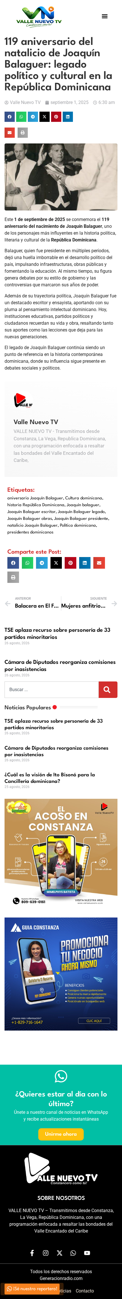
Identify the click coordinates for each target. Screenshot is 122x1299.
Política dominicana (78, 526)
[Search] (108, 689)
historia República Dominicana (35, 505)
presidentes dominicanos (30, 532)
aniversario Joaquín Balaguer (35, 498)
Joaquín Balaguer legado (81, 512)
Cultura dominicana (83, 498)
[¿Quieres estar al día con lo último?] (61, 1076)
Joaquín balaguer (83, 505)
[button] (105, 16)
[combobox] (52, 689)
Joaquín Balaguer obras (29, 519)
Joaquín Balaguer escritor (31, 512)
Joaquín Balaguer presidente (81, 519)
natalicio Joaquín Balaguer (32, 526)
